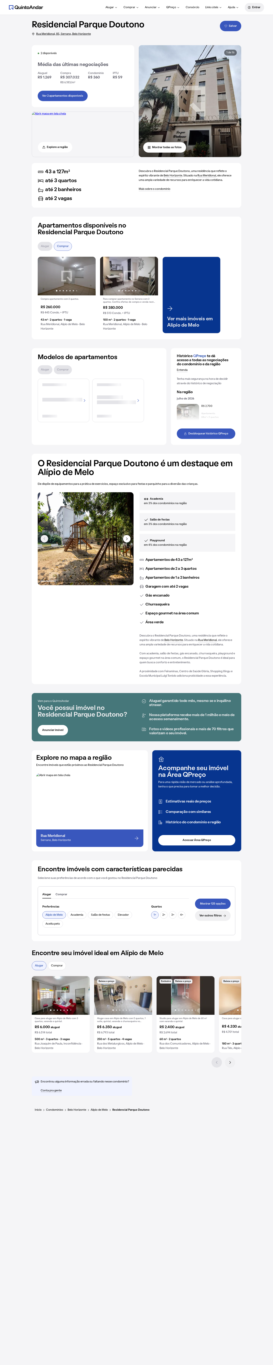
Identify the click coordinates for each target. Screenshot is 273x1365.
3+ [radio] (172, 915)
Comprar (129, 7)
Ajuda (231, 7)
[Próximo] (230, 1062)
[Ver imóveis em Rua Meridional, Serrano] (49, 113)
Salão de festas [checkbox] (100, 915)
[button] (67, 295)
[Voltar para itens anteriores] (44, 538)
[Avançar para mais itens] (127, 538)
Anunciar (151, 7)
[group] (67, 295)
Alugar (109, 7)
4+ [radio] (181, 915)
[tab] (46, 894)
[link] (213, 904)
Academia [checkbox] (77, 915)
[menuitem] (112, 7)
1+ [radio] (155, 915)
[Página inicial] (26, 7)
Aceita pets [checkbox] (53, 924)
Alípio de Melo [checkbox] (54, 915)
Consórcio (192, 7)
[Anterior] (217, 1062)
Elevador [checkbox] (123, 915)
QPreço (171, 7)
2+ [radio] (163, 915)
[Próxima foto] (89, 276)
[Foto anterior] (44, 276)
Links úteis (211, 7)
